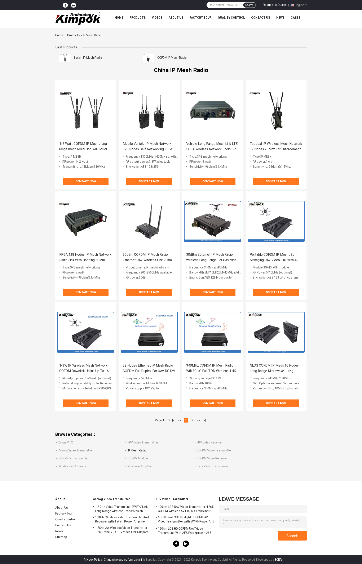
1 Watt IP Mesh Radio (88, 57)
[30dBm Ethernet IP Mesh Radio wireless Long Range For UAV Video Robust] (212, 221)
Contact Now (85, 181)
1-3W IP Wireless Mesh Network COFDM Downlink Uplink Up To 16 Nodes (84, 368)
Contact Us (260, 17)
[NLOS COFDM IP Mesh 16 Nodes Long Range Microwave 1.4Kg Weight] (276, 332)
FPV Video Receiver (209, 442)
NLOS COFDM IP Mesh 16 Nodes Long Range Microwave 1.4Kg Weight (274, 368)
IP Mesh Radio (137, 450)
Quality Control (231, 17)
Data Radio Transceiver (212, 466)
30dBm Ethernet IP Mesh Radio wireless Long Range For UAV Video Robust (212, 258)
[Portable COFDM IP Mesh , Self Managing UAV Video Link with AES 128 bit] (276, 221)
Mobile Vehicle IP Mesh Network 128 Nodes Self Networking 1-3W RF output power (148, 147)
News (280, 17)
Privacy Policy (93, 559)
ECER (278, 559)
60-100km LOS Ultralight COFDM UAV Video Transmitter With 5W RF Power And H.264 (186, 520)
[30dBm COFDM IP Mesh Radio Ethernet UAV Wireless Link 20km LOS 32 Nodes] (149, 221)
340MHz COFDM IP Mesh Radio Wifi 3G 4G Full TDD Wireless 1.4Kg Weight (212, 368)
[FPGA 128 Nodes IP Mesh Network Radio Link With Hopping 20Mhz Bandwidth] (85, 221)
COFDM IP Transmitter (73, 458)
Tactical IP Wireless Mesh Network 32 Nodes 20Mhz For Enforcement (276, 146)
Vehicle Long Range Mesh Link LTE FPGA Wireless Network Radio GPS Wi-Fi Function (212, 147)
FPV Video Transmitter (143, 442)
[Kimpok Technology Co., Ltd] (79, 18)
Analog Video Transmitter (75, 450)
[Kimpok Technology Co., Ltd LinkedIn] (73, 5)
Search (249, 5)
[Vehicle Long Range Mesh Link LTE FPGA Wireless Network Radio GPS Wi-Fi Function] (212, 110)
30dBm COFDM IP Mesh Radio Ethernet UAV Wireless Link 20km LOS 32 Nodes (147, 258)
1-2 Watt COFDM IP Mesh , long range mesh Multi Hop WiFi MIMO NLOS (84, 147)
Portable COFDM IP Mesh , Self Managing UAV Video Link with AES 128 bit (275, 258)
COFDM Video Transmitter (214, 450)
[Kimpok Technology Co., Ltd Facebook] (65, 5)
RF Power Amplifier (140, 466)
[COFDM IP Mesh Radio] (148, 58)
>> (198, 420)
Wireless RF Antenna (72, 466)
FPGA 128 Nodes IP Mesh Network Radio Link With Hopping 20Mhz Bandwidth (85, 258)
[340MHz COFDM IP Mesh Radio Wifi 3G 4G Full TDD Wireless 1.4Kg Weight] (212, 332)
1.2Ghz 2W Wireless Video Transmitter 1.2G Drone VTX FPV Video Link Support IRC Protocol (121, 530)
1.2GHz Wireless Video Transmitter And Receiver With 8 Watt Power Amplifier (122, 519)
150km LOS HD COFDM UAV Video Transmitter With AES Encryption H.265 (184, 530)
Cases (295, 17)
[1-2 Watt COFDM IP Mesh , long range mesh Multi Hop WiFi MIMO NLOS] (85, 110)
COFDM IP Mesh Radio (172, 57)
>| (205, 420)
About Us (176, 17)
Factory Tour (201, 17)
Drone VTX (65, 442)
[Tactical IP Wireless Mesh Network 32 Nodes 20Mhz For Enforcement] (276, 110)
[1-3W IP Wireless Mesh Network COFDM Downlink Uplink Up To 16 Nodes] (85, 332)
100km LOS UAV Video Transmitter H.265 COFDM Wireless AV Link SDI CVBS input (186, 509)
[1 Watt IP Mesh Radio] (64, 58)
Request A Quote (274, 4)
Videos (157, 17)
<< (179, 420)
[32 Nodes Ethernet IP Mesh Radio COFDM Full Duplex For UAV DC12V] (149, 332)
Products (137, 17)
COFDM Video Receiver (212, 458)
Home (119, 17)
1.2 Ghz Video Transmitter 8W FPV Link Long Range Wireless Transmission (121, 509)
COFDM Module (138, 458)
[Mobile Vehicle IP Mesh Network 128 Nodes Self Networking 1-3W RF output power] (149, 110)
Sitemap (61, 537)
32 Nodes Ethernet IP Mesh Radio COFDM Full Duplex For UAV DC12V (149, 368)
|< (173, 420)
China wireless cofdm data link (124, 559)
